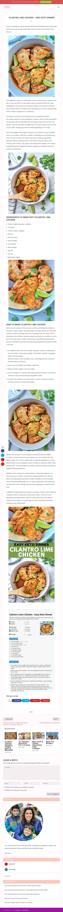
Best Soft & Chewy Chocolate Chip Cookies (37, 745)
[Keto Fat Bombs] (52, 735)
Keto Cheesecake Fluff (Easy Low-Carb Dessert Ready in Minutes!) (22, 894)
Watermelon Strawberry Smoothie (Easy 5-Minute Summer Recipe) (22, 885)
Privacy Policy (25, 910)
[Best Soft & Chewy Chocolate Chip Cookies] (38, 735)
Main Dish (27, 622)
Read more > (8, 853)
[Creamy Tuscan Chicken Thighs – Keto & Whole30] (11, 735)
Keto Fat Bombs (50, 742)
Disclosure (18, 910)
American (27, 624)
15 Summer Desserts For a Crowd (24, 743)
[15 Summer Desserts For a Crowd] (25, 735)
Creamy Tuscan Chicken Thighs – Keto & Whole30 (9, 745)
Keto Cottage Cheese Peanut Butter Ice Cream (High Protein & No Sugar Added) (26, 890)
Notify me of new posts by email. (16, 790)
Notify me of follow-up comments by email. (19, 787)
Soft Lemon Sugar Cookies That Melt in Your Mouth (19, 902)
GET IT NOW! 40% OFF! (46, 2)
